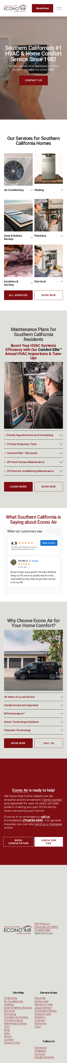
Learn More (18, 486)
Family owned (51, 799)
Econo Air (20, 790)
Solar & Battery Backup (18, 1007)
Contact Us (33, 80)
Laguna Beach (43, 1007)
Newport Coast (43, 1004)
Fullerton (39, 1020)
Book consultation (18, 842)
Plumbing (10, 1013)
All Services (18, 295)
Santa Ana (40, 1023)
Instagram (40, 1050)
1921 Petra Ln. (42, 923)
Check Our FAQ (48, 842)
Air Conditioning (13, 1001)
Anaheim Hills (42, 1013)
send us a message (48, 824)
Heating (9, 1004)
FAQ (6, 1026)
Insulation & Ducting (16, 1017)
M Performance (13, 1020)
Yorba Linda (41, 1001)
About (8, 1036)
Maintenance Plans (15, 1023)
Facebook (40, 1047)
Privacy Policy (12, 1042)
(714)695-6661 (42, 930)
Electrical (9, 1010)
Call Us (48, 743)
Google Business (44, 1057)
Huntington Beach (45, 1010)
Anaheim (39, 1017)
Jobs (7, 1033)
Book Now (42, 8)
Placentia (40, 997)
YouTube (39, 1053)
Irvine (37, 1026)
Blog (7, 1029)
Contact (9, 1039)
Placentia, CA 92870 (46, 926)
